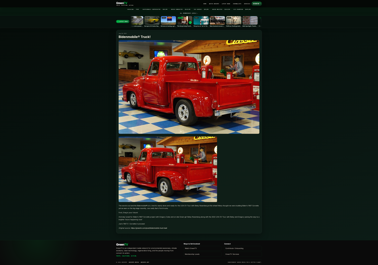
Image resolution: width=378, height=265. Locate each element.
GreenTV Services (232, 254)
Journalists (237, 3)
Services (247, 3)
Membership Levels (192, 254)
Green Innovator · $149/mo (180, 9)
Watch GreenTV (214, 3)
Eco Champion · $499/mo (242, 9)
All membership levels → (189, 13)
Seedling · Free (133, 9)
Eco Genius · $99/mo (201, 9)
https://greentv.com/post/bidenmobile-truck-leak (149, 228)
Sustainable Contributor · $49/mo (155, 9)
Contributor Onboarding (234, 248)
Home (204, 3)
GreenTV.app (145, 262)
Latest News (226, 3)
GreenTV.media (134, 262)
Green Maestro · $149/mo (221, 9)
